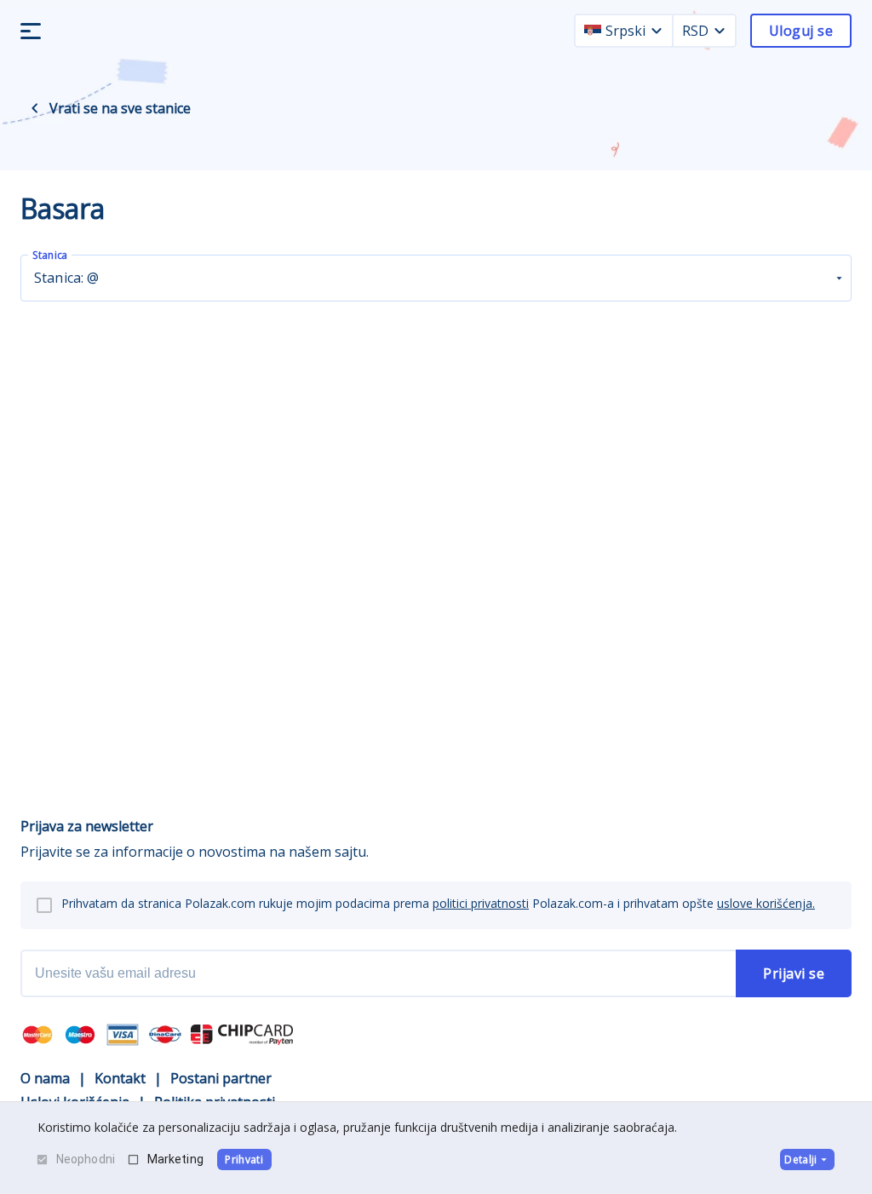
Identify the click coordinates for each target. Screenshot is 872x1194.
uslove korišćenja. (766, 903)
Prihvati (244, 1159)
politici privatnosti (481, 903)
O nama (45, 1078)
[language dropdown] (656, 31)
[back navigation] (34, 108)
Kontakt (120, 1078)
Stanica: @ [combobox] (67, 277)
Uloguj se (801, 30)
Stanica (49, 255)
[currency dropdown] (719, 31)
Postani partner (221, 1078)
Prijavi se (793, 973)
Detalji (800, 1159)
